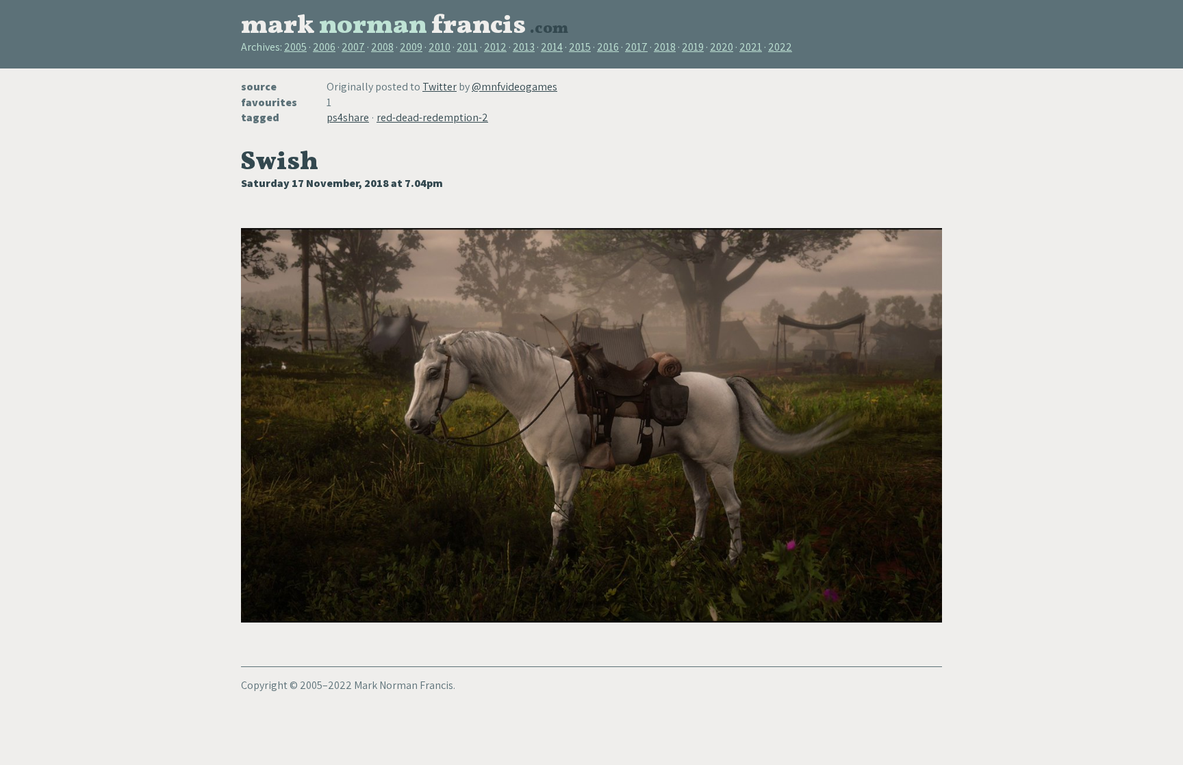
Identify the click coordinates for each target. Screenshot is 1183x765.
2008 (382, 47)
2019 (693, 47)
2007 (353, 47)
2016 (608, 47)
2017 (636, 47)
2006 (324, 47)
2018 (665, 47)
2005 (295, 47)
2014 (552, 47)
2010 (439, 47)
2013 (524, 47)
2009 (411, 47)
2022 (780, 47)
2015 (580, 47)
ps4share (348, 117)
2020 (721, 47)
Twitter (439, 86)
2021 (750, 47)
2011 (467, 47)
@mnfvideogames (514, 86)
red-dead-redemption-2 (432, 117)
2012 (495, 47)
